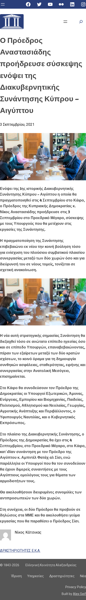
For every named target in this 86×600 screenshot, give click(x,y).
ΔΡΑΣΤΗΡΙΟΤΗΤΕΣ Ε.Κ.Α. (20, 550)
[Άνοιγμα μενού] (3, 4)
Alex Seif (79, 594)
